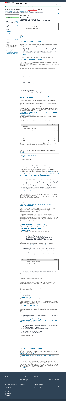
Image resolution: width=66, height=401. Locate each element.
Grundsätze (26, 61)
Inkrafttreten (26, 367)
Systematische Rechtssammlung (13, 11)
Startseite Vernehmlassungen (24, 376)
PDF (16, 39)
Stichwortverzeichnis (8, 387)
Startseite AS (50, 376)
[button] (12, 9)
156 (34, 353)
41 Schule (28, 11)
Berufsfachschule (27, 118)
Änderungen (16, 25)
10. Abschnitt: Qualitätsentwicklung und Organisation (36, 319)
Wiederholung (26, 297)
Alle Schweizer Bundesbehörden (10, 0)
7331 (26, 353)
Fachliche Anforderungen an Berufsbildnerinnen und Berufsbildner (32, 177)
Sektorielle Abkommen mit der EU (39, 388)
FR (56, 0)
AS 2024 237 (16, 21)
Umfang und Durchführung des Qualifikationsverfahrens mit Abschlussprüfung (40, 244)
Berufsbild (25, 43)
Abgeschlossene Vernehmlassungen (25, 380)
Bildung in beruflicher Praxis (29, 115)
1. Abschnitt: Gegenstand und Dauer (31, 41)
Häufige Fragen (48, 0)
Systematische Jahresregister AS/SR (54, 379)
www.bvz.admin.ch (51, 171)
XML (15, 39)
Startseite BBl (36, 376)
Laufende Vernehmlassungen (24, 379)
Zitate (17, 26)
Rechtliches (55, 399)
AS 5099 (22, 353)
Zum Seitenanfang (58, 371)
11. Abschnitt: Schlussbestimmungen (32, 348)
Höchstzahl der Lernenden (29, 190)
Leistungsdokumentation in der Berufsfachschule (33, 224)
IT (57, 0)
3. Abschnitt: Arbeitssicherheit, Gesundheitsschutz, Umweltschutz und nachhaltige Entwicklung (39, 96)
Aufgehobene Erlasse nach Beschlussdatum (9, 395)
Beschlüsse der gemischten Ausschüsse (40, 390)
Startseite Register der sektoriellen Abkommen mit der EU (39, 387)
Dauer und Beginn (27, 54)
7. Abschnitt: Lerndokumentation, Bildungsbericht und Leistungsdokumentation (35, 204)
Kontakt (52, 0)
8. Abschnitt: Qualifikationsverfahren (31, 228)
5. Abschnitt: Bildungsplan (29, 155)
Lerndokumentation (27, 207)
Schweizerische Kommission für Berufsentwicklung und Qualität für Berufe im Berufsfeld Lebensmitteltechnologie (38, 321)
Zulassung (26, 230)
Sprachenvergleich (8, 31)
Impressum (59, 399)
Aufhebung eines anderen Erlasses (30, 350)
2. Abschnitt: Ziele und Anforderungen (32, 59)
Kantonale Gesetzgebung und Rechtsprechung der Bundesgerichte (54, 386)
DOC (17, 39)
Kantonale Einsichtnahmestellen (53, 387)
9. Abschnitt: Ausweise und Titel (30, 305)
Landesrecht (7, 388)
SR (22, 36)
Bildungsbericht (27, 213)
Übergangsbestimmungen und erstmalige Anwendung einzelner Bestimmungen (40, 355)
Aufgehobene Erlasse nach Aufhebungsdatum (9, 393)
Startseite (6, 11)
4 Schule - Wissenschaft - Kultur (22, 11)
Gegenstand (26, 242)
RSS (12, 399)
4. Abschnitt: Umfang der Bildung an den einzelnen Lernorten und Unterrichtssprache (38, 112)
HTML (13, 39)
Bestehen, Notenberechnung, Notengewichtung (33, 276)
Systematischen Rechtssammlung (27, 6)
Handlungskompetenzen (28, 66)
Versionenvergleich (8, 33)
